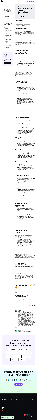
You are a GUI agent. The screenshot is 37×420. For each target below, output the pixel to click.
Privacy (16, 415)
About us (23, 399)
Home (3, 391)
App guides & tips (10, 391)
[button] (35, 1)
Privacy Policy (8, 418)
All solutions (3, 403)
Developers (10, 401)
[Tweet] (21, 16)
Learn (9, 398)
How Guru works (4, 399)
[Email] (18, 16)
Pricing (3, 398)
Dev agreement (11, 415)
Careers (23, 398)
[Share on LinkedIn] (20, 16)
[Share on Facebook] (23, 16)
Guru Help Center (17, 398)
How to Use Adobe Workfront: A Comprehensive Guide (22, 391)
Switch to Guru (24, 403)
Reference (5, 391)
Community (10, 403)
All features (3, 401)
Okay (12, 417)
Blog (9, 404)
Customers (10, 399)
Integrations (4, 400)
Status (16, 399)
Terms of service (5, 415)
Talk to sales (31, 1)
